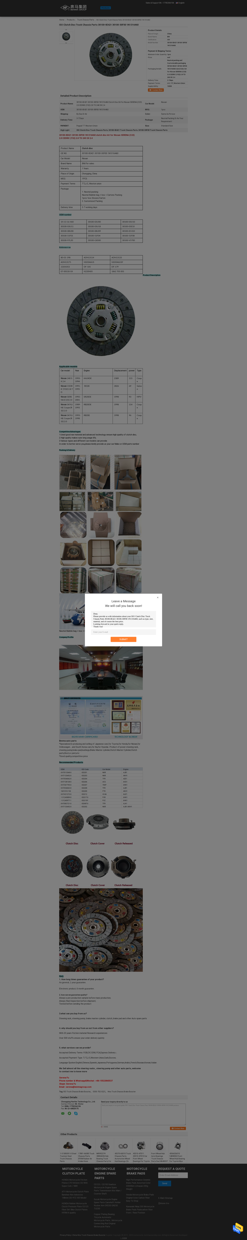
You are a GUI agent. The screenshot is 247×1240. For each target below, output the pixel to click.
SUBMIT (123, 639)
